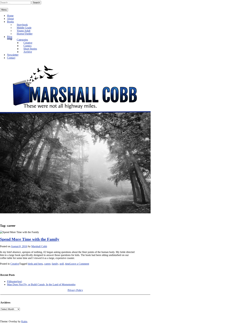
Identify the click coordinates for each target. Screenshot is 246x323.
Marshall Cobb (39, 246)
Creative (27, 42)
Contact (11, 57)
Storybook (22, 24)
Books (10, 21)
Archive (27, 51)
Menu (4, 10)
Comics (27, 45)
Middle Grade (24, 27)
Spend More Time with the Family (29, 239)
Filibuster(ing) (14, 281)
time (67, 263)
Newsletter (12, 54)
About (10, 18)
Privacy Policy (75, 290)
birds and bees (35, 263)
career (47, 263)
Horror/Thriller (24, 33)
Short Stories (30, 48)
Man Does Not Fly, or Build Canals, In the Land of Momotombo (41, 284)
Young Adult (23, 30)
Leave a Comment (79, 263)
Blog (9, 36)
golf (62, 263)
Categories (22, 39)
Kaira (24, 321)
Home (10, 15)
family (55, 263)
